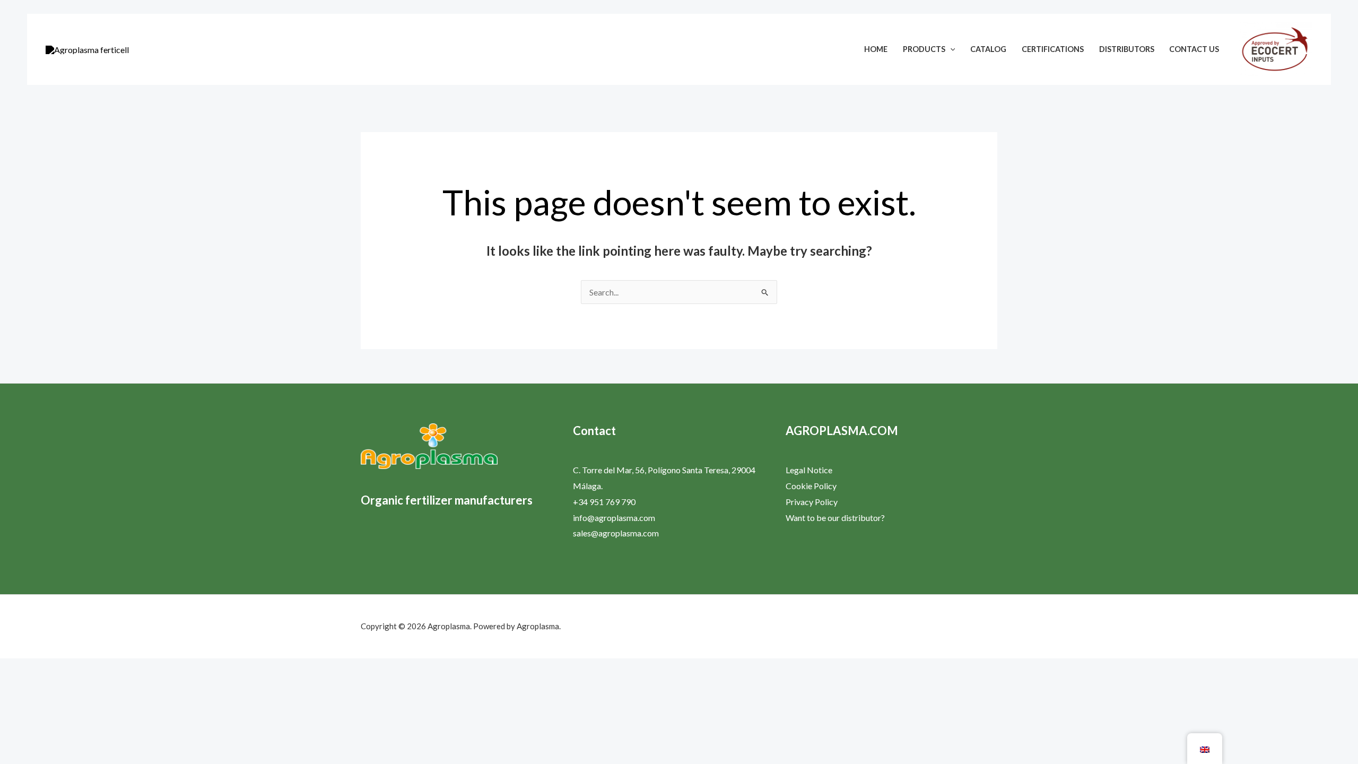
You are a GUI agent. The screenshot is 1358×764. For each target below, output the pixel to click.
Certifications (1053, 49)
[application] (950, 49)
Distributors (1126, 49)
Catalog (988, 49)
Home (875, 49)
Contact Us (1194, 49)
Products (924, 49)
